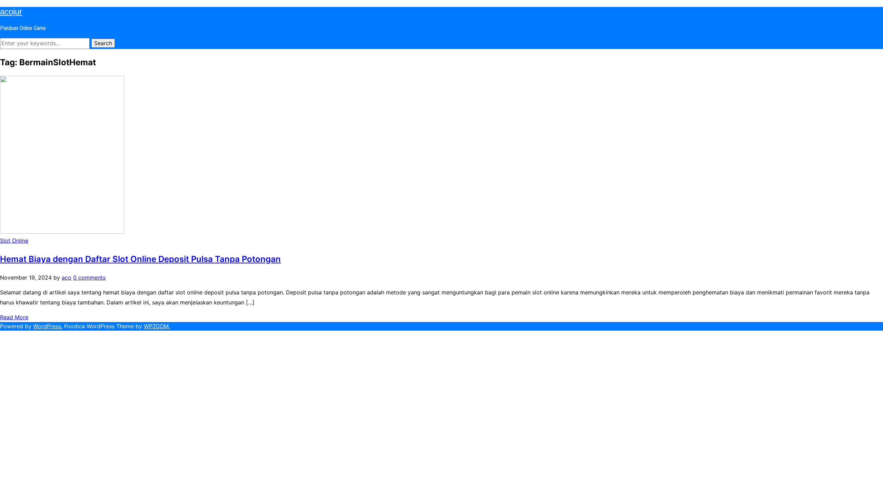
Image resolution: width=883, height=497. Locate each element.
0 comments (89, 277)
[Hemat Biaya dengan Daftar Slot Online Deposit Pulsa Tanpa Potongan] (62, 231)
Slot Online (14, 240)
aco (66, 277)
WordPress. (47, 326)
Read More (14, 317)
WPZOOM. (157, 326)
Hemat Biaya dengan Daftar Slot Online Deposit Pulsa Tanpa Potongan (140, 259)
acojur (11, 11)
